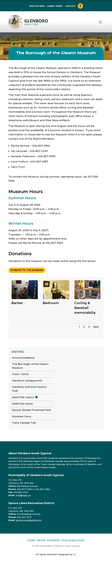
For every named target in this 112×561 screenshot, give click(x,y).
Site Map (41, 540)
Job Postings (37, 6)
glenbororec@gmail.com (29, 520)
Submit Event (55, 6)
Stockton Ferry (21, 416)
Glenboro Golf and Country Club (29, 388)
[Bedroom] (56, 299)
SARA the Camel (22, 403)
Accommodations (23, 357)
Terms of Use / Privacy (73, 540)
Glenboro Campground (27, 380)
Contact (70, 6)
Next (96, 326)
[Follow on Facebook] (80, 6)
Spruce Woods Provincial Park (31, 410)
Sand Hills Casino (23, 397)
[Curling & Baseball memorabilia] (87, 299)
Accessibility (53, 540)
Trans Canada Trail (24, 422)
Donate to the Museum (27, 270)
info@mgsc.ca (23, 495)
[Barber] (24, 299)
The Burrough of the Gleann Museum (30, 366)
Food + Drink (20, 374)
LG (74, 554)
